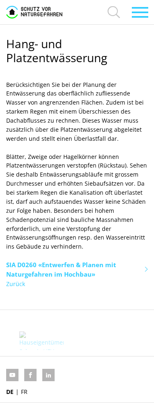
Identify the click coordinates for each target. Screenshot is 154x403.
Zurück (15, 284)
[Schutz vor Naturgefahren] (34, 12)
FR (24, 392)
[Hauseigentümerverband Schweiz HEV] (41, 340)
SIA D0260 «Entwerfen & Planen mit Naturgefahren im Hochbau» (61, 269)
